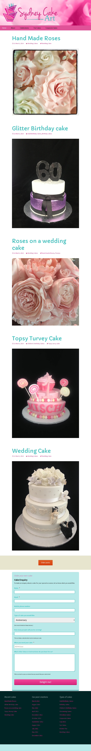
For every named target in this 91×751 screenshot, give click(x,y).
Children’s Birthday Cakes (36, 344)
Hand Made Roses (36, 38)
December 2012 (37, 715)
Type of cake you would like (24, 615)
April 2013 (35, 711)
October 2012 (36, 718)
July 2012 (35, 729)
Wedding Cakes (33, 43)
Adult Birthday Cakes (34, 134)
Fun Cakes (37, 28)
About (13, 28)
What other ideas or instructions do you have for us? (33, 652)
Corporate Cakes (51, 28)
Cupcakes (62, 722)
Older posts (45, 562)
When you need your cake (24, 643)
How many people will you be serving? (28, 630)
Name (17, 588)
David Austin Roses (48, 253)
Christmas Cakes (65, 715)
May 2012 (35, 732)
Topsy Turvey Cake (37, 338)
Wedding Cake (46, 43)
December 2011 (37, 735)
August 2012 (36, 725)
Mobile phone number (22, 606)
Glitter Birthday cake (40, 128)
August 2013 (36, 704)
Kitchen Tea (63, 729)
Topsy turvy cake (54, 344)
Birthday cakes (47, 134)
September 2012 (37, 722)
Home (4, 28)
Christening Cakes (65, 711)
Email (17, 597)
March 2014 (35, 701)
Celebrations (24, 28)
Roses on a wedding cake (12, 708)
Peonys (57, 253)
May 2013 (35, 708)
